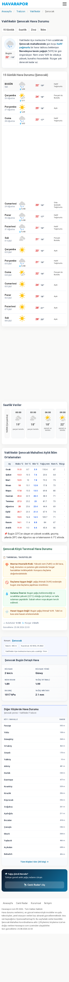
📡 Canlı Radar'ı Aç (34, 885)
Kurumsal (36, 903)
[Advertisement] (34, 162)
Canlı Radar (22, 903)
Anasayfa (8, 903)
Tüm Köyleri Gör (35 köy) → (34, 861)
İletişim (48, 903)
